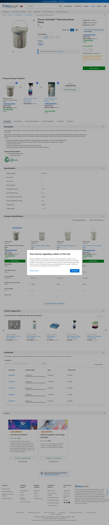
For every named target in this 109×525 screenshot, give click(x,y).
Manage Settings (34, 270)
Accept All (74, 271)
